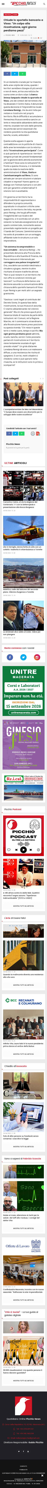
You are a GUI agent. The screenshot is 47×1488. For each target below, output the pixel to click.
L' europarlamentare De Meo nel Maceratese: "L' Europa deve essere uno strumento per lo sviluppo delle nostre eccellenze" (23, 412)
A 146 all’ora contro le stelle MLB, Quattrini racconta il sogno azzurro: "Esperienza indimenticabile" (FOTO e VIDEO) (21, 896)
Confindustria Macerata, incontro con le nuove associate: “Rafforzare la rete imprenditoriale (23, 1291)
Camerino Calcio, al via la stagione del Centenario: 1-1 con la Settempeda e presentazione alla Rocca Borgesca (20, 505)
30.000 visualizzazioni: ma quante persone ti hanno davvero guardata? (22, 1371)
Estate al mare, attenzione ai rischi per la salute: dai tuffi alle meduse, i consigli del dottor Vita (21, 1218)
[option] (23, 400)
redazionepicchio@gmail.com (28, 1438)
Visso (15, 14)
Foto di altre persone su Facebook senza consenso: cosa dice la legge (20, 1137)
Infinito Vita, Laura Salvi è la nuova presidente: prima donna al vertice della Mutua (23, 1045)
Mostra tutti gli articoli (23, 906)
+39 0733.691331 (27, 1429)
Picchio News (13, 444)
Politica (8, 14)
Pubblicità (23, 1470)
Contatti (23, 1466)
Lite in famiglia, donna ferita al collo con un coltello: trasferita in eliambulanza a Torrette (22, 548)
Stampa (35, 38)
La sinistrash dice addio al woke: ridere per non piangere (21, 633)
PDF (40, 38)
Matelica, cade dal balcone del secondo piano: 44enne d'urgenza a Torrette (20, 591)
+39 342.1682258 (27, 1433)
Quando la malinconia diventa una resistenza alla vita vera (23, 976)
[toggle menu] (3, 4)
